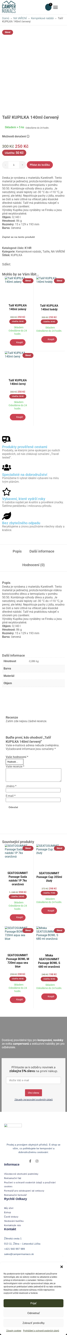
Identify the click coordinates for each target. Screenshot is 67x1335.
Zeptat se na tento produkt (18, 237)
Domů (5, 18)
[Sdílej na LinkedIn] (22, 264)
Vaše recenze (15, 766)
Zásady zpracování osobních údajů (33, 1099)
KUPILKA (16, 255)
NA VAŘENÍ (20, 18)
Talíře (46, 251)
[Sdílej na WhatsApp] (26, 264)
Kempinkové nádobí (42, 18)
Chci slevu (33, 1092)
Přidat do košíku (40, 164)
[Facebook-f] (30, 1161)
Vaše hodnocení (17, 757)
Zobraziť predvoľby (34, 1322)
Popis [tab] (17, 551)
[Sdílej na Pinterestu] (17, 264)
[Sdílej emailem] (30, 264)
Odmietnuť (33, 1313)
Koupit (19, 342)
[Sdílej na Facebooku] (13, 264)
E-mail (11, 796)
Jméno (11, 786)
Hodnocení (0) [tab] (33, 565)
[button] (61, 1267)
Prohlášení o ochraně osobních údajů (41, 1330)
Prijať (33, 1303)
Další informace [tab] (41, 551)
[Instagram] (37, 1161)
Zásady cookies (13, 1330)
